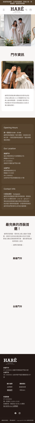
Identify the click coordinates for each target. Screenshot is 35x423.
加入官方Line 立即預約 (10, 406)
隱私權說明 (12, 420)
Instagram (16, 194)
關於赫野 (10, 384)
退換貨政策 (22, 387)
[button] (4, 10)
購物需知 (22, 384)
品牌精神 (9, 387)
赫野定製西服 (30, 420)
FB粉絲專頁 (8, 194)
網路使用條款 (5, 420)
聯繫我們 (9, 390)
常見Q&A (22, 390)
